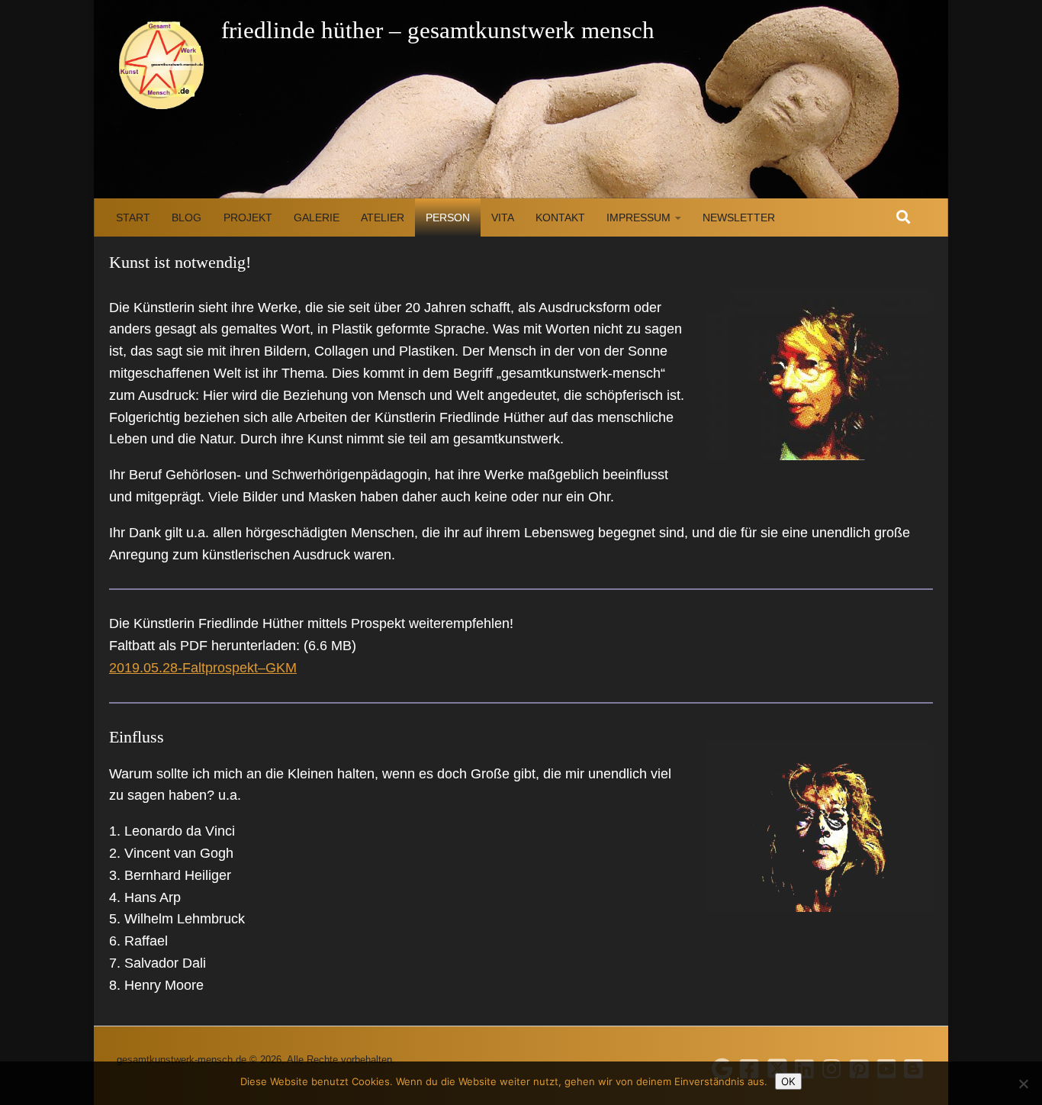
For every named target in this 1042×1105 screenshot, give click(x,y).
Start (133, 217)
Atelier (382, 217)
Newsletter (739, 217)
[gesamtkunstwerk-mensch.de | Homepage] (161, 65)
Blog (186, 217)
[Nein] (1023, 1083)
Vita (502, 217)
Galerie (316, 217)
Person (448, 217)
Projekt (248, 217)
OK (788, 1081)
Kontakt (560, 217)
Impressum (638, 217)
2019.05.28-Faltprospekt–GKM (203, 667)
